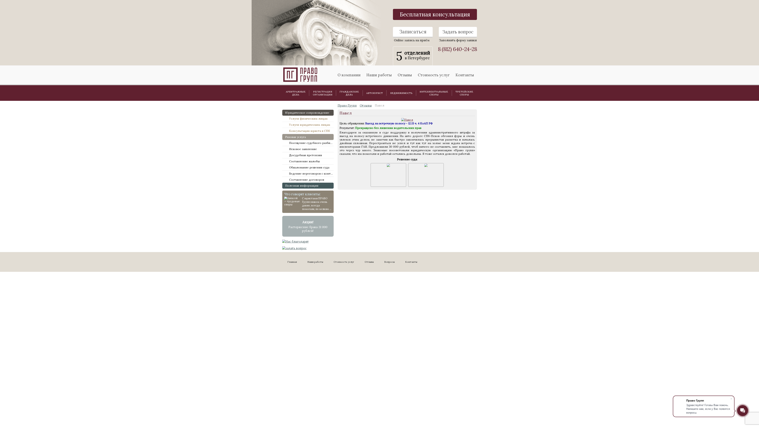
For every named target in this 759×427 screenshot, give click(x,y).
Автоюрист (374, 93)
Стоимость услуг (434, 75)
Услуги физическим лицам (308, 118)
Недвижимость (401, 93)
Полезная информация (301, 185)
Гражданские (349, 93)
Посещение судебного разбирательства (311, 143)
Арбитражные (296, 93)
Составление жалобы (304, 161)
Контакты (465, 75)
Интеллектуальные (434, 93)
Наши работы (315, 261)
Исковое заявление (303, 149)
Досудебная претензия (305, 155)
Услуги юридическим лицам (309, 125)
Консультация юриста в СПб (309, 131)
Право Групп (347, 105)
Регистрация (322, 93)
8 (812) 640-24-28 (457, 49)
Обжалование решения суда (309, 167)
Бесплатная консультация (435, 14)
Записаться (412, 32)
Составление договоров (306, 179)
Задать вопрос (457, 32)
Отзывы (405, 75)
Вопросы (389, 261)
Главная (292, 261)
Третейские (464, 93)
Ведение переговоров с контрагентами (311, 173)
